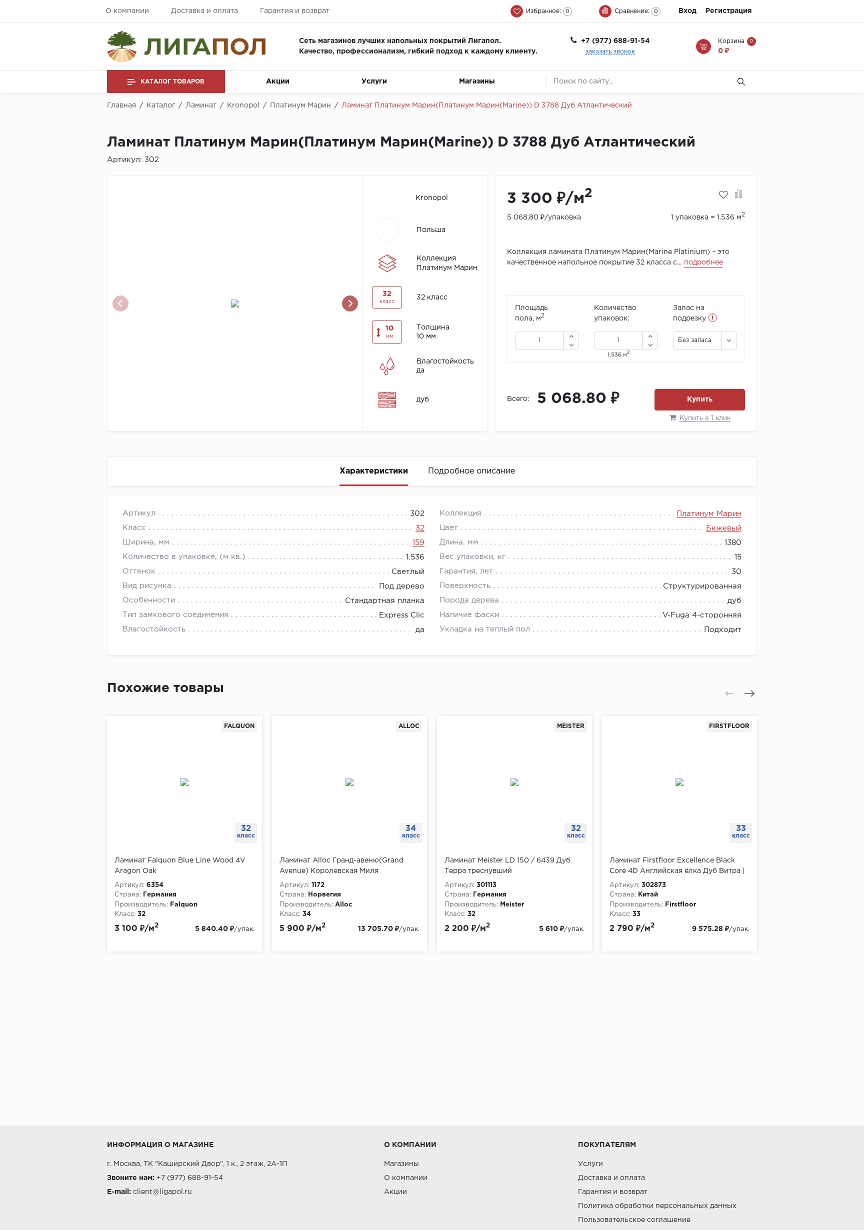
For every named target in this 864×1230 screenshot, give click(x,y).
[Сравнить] (738, 195)
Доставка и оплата (204, 11)
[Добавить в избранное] (723, 195)
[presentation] (120, 304)
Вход (687, 11)
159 (418, 543)
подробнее (703, 263)
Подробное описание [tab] (471, 471)
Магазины (477, 81)
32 (420, 528)
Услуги (374, 81)
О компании (127, 11)
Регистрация (729, 11)
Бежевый (724, 528)
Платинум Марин (709, 513)
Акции (278, 81)
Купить (699, 399)
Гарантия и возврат (295, 11)
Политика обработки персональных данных (657, 1206)
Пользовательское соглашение (634, 1220)
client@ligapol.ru (162, 1192)
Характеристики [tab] (374, 471)
